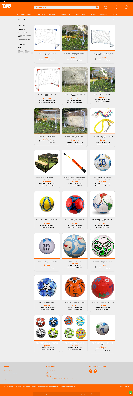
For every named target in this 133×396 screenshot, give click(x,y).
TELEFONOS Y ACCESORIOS (46, 14)
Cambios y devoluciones (10, 373)
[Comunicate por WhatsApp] (130, 392)
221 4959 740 (52, 373)
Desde (19, 50)
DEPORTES (22, 25)
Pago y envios (7, 379)
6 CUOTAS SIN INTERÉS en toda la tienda (66, 1)
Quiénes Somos (8, 370)
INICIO (17, 14)
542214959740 (52, 370)
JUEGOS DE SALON (27, 14)
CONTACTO (115, 14)
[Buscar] (97, 7)
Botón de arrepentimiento (68, 386)
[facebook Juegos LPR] (4, 1)
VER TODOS (104, 14)
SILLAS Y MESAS (80, 14)
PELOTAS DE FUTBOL (24, 39)
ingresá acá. (56, 386)
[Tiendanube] (124, 386)
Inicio (19, 19)
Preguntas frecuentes (10, 376)
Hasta (25, 50)
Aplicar (32, 53)
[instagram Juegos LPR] (2, 1)
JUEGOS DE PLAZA (65, 14)
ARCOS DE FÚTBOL (23, 32)
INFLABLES (93, 14)
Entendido (88, 394)
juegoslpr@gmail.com (54, 376)
